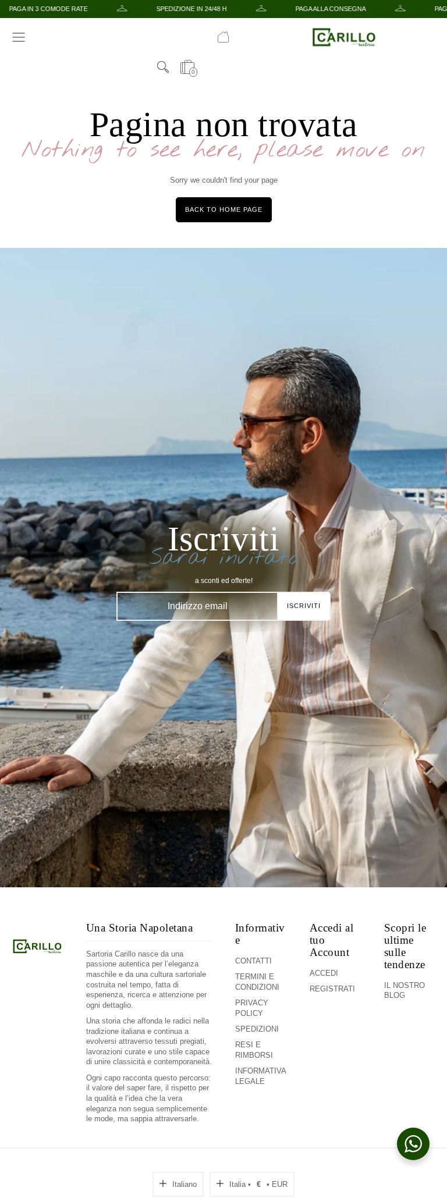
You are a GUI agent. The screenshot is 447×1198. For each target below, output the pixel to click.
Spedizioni (257, 1029)
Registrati (332, 988)
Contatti (253, 961)
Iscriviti (304, 605)
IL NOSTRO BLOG (404, 990)
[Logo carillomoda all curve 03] (37, 1023)
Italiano (184, 1184)
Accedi (324, 973)
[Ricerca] (163, 67)
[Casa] (223, 37)
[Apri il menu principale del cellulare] (19, 37)
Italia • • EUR (258, 1184)
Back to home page (223, 209)
